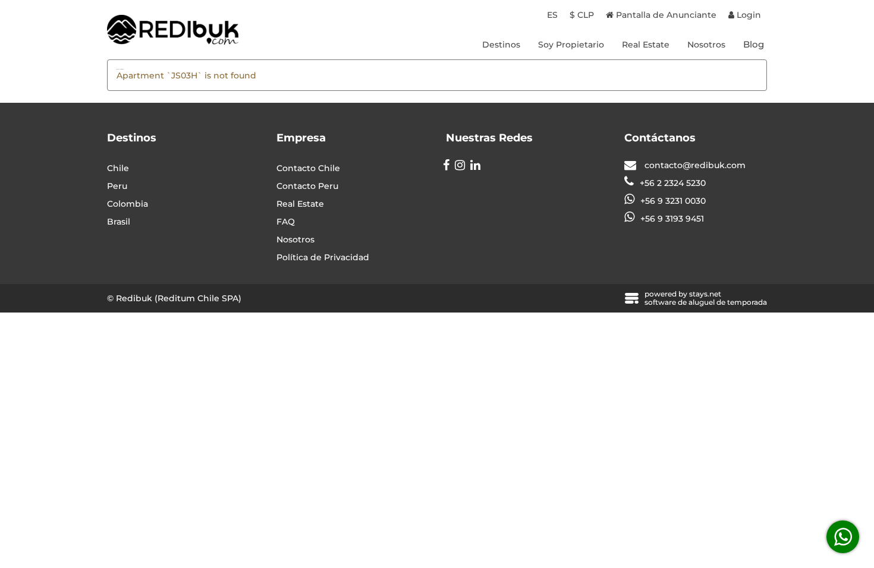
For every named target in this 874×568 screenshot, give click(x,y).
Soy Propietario (571, 44)
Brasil (118, 221)
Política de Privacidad (322, 257)
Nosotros (706, 44)
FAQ (285, 221)
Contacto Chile (308, 168)
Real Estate (645, 44)
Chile (118, 168)
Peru (117, 186)
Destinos (501, 44)
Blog (753, 44)
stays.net (705, 293)
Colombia (127, 203)
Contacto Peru (307, 186)
